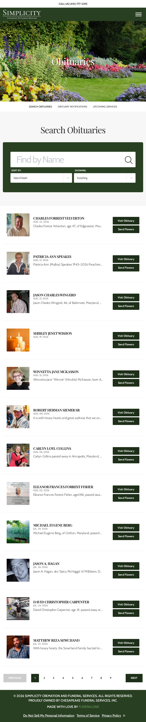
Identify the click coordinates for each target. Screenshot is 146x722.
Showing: (80, 170)
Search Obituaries (40, 106)
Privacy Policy (111, 715)
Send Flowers (128, 229)
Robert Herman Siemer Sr (56, 410)
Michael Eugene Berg (52, 525)
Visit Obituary (128, 220)
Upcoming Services (105, 106)
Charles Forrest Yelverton (58, 218)
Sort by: (16, 170)
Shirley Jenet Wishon (52, 333)
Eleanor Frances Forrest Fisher (63, 487)
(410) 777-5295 (78, 4)
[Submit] (129, 159)
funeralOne (89, 707)
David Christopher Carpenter (61, 602)
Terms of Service (88, 715)
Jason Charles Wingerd (54, 295)
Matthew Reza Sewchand (56, 640)
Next (134, 678)
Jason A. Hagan (46, 564)
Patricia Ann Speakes (52, 257)
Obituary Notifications (72, 106)
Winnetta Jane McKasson (56, 372)
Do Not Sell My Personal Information (48, 715)
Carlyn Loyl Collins (52, 449)
